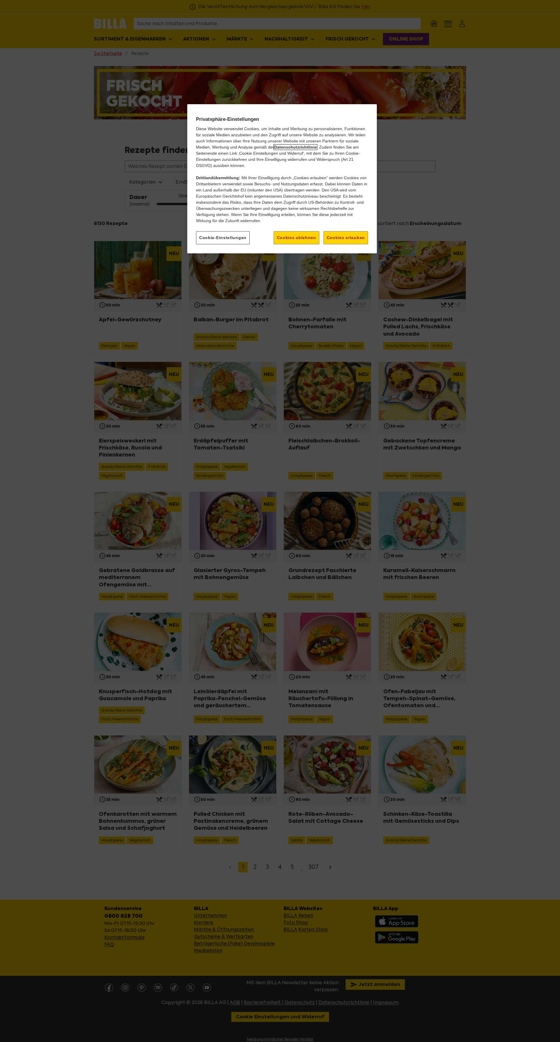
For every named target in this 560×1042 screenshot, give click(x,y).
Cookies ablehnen (296, 237)
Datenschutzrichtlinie (295, 147)
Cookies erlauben (346, 237)
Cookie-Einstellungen (222, 237)
